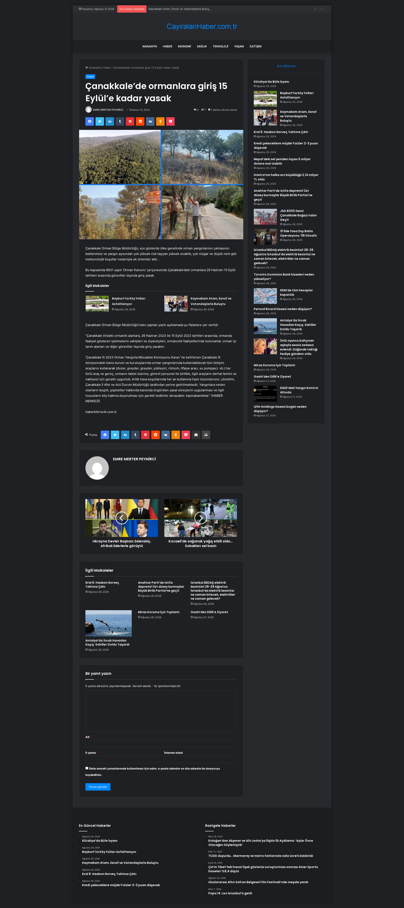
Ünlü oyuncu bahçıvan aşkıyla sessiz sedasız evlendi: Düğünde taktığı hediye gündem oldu (299, 347)
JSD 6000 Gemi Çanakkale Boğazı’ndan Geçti (298, 215)
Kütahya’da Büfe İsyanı (271, 82)
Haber (167, 46)
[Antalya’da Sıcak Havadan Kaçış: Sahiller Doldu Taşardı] (108, 623)
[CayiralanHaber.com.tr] (202, 26)
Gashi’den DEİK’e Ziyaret (209, 612)
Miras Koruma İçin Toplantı (158, 612)
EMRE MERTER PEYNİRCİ (108, 109)
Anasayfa (149, 46)
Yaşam (239, 46)
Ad (88, 737)
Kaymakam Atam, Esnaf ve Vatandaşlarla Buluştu (180, 9)
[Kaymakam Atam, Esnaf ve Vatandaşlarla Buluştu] (175, 304)
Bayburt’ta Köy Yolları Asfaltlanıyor (297, 95)
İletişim (256, 46)
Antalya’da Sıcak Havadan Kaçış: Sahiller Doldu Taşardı (107, 642)
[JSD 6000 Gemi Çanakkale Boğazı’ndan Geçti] (265, 217)
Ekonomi (184, 46)
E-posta (91, 752)
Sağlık (202, 46)
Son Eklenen (286, 66)
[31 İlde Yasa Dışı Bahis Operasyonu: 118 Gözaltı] (265, 237)
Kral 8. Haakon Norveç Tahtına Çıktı (102, 584)
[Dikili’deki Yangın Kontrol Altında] (265, 394)
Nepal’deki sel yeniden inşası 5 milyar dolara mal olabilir (282, 161)
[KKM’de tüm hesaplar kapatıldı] (265, 296)
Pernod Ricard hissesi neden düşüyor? (283, 309)
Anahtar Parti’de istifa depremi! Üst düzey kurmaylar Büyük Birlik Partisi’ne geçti (161, 586)
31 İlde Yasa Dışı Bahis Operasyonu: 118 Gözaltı (298, 233)
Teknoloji (220, 46)
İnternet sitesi (173, 752)
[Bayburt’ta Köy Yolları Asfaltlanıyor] (97, 304)
